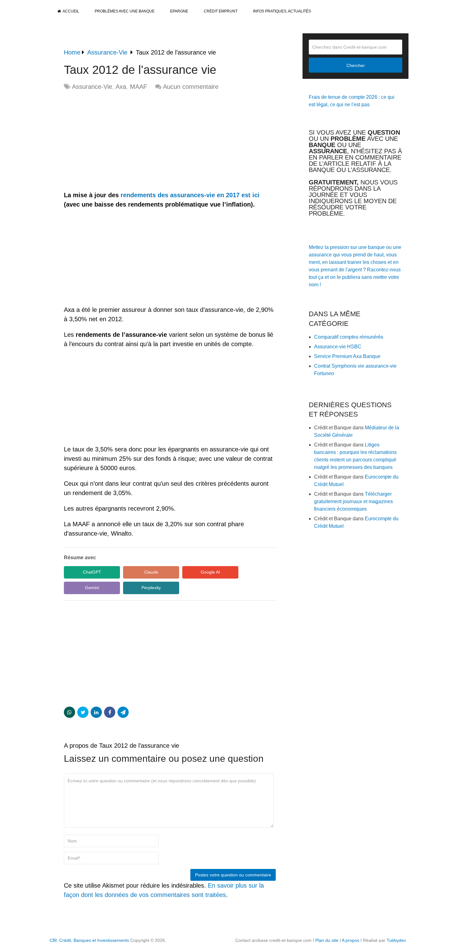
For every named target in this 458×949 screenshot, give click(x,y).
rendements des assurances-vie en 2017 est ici (190, 195)
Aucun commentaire (190, 86)
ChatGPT (92, 572)
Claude (151, 572)
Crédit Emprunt (220, 11)
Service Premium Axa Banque (347, 356)
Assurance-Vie (92, 86)
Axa (121, 86)
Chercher (355, 65)
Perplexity (151, 587)
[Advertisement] (116, 141)
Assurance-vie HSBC (337, 346)
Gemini (92, 587)
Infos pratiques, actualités (282, 11)
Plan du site (326, 940)
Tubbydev (396, 940)
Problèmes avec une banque (125, 11)
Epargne (179, 11)
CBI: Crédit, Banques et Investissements (89, 940)
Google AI (210, 572)
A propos (350, 940)
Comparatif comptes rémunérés (348, 337)
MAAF (138, 86)
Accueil (70, 11)
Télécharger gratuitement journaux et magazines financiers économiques (353, 501)
